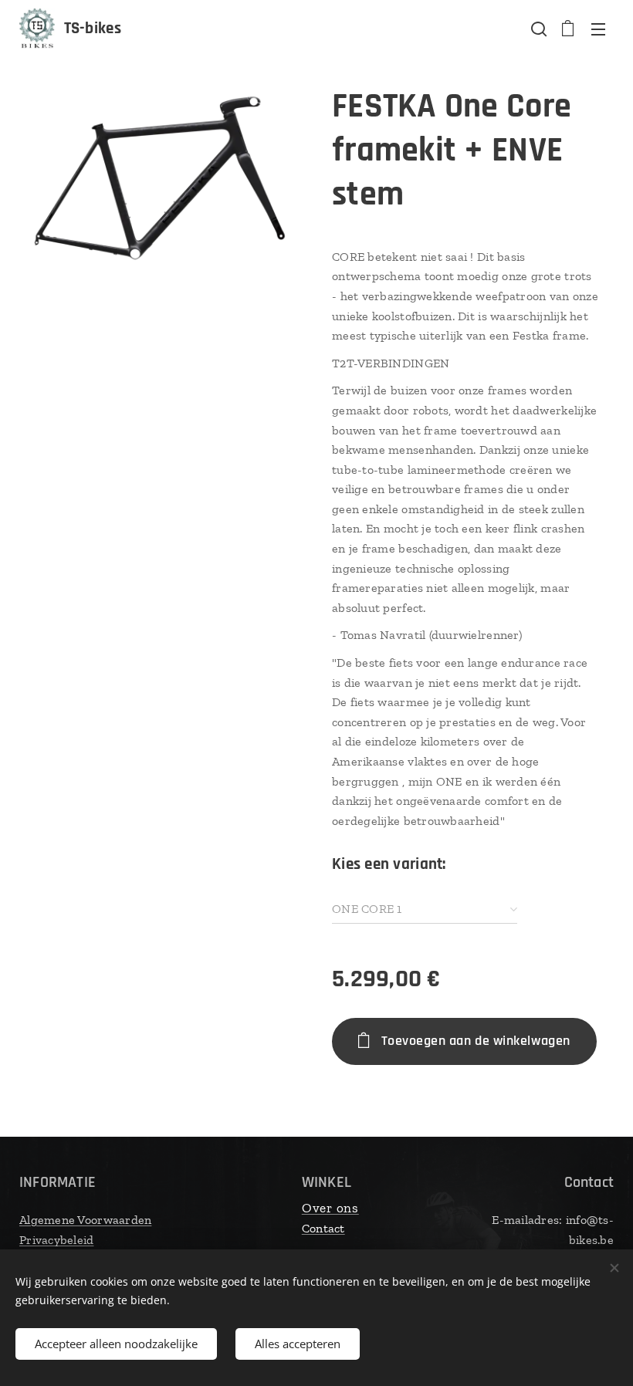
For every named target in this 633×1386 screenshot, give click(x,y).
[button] (537, 28)
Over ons (330, 1207)
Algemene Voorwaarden (85, 1219)
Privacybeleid (56, 1239)
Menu (598, 28)
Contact (323, 1228)
